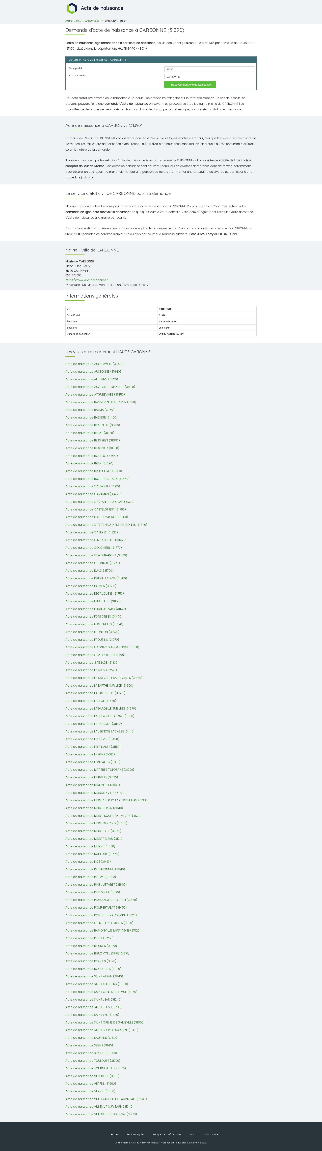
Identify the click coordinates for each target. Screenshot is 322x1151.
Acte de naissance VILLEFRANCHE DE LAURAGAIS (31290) (106, 1099)
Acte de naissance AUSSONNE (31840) (93, 371)
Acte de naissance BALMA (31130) (89, 410)
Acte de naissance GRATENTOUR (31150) (94, 655)
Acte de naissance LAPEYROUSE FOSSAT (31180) (99, 716)
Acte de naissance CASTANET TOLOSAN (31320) (100, 502)
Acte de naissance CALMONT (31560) (92, 486)
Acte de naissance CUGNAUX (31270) (92, 563)
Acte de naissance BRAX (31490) (89, 463)
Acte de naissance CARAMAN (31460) (93, 494)
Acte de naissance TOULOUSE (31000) (92, 1061)
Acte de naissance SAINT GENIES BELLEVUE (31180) (101, 992)
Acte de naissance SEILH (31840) (89, 1045)
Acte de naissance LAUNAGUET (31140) (93, 724)
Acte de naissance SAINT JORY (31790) (93, 1007)
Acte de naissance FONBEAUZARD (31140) (95, 609)
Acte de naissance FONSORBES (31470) (93, 616)
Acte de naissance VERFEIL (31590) (90, 1083)
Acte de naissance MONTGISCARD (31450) (96, 823)
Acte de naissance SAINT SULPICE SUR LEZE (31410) (102, 1030)
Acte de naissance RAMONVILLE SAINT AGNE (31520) (103, 930)
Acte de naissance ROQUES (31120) (90, 961)
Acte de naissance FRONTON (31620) (92, 632)
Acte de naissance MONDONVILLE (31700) (95, 793)
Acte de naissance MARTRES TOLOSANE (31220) (99, 770)
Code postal (75, 68)
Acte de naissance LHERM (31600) (90, 754)
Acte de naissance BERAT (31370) (89, 433)
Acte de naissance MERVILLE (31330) (91, 777)
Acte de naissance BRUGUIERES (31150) (93, 471)
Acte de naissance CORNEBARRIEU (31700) (96, 555)
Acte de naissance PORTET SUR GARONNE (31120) (101, 915)
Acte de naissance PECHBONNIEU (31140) (95, 869)
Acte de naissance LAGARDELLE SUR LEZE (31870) (100, 708)
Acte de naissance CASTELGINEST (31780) (95, 509)
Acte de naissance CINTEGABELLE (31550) (95, 540)
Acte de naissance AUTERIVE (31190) (91, 379)
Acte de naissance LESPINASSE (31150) (93, 747)
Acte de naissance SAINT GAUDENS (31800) (96, 984)
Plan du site (211, 1134)
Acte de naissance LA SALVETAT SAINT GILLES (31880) (103, 678)
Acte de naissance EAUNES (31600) (90, 586)
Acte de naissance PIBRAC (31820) (90, 877)
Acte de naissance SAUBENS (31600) (91, 1038)
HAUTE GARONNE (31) (89, 20)
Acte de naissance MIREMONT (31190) (92, 785)
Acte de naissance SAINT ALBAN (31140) (94, 976)
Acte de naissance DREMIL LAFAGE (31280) (96, 578)
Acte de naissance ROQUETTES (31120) (93, 969)
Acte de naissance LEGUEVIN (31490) (92, 739)
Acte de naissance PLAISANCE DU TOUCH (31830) (101, 900)
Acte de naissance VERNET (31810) (90, 1091)
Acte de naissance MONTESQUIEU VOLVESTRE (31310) (103, 816)
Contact (193, 1134)
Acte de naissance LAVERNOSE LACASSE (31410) (100, 731)
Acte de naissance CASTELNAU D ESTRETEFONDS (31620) (106, 525)
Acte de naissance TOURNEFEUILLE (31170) (95, 1068)
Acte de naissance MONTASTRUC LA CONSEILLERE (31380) (107, 800)
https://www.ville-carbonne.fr (86, 280)
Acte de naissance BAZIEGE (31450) (91, 417)
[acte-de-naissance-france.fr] (96, 8)
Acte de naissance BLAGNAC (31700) (92, 448)
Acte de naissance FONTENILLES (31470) (94, 624)
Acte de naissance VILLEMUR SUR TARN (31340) (99, 1106)
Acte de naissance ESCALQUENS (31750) (94, 593)
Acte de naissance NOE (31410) (88, 861)
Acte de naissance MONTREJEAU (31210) (94, 839)
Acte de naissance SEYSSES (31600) (91, 1053)
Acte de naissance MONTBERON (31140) (94, 808)
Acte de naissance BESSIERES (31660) (92, 440)
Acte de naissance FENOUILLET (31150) (93, 601)
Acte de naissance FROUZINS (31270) (92, 639)
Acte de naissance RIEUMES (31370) (91, 946)
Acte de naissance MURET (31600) (90, 846)
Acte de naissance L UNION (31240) (91, 670)
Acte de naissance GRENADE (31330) (92, 662)
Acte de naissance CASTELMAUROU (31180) (96, 517)
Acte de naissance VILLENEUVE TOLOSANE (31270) (101, 1114)
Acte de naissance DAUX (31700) (89, 570)
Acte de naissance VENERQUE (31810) (92, 1076)
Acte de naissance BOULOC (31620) (91, 456)
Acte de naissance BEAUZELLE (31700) (92, 425)
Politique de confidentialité (166, 1134)
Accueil (69, 20)
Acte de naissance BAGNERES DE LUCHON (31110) (100, 402)
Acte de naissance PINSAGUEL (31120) (92, 892)
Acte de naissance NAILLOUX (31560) (92, 854)
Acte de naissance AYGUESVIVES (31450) (95, 394)
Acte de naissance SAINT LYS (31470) (92, 1015)
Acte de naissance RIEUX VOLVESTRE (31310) (97, 953)
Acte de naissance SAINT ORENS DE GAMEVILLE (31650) (105, 1022)
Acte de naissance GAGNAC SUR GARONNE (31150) (102, 647)
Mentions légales (135, 1134)
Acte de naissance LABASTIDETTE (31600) (95, 693)
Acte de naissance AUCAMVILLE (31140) (94, 364)
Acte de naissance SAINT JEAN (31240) (93, 999)
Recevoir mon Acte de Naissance (191, 84)
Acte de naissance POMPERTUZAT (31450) (96, 907)
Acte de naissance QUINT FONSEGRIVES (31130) (99, 923)
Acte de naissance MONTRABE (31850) (93, 831)
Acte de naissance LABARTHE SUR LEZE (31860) (99, 685)
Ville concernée (77, 75)
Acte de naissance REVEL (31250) (89, 938)
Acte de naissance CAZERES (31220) (91, 532)
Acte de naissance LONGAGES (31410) (93, 762)
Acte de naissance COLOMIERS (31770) (93, 548)
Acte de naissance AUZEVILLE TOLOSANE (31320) (100, 387)
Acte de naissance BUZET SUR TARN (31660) (97, 479)
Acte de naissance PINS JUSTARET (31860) (96, 884)
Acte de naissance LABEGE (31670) (90, 701)
